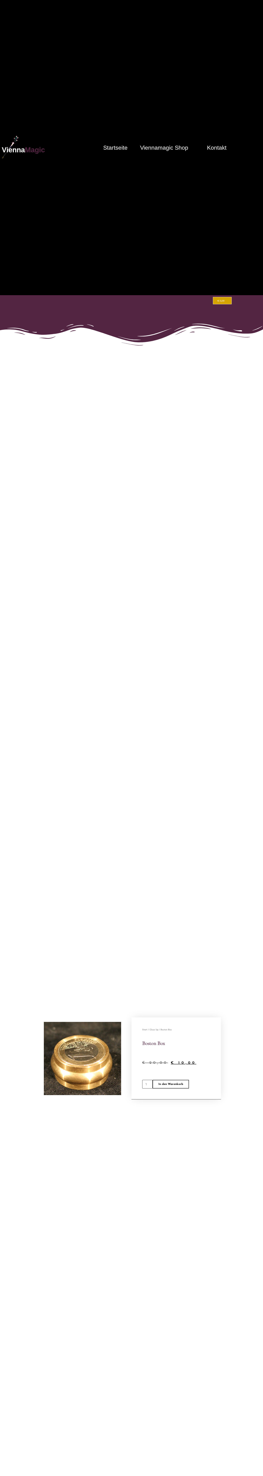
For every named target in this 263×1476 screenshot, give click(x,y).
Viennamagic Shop (164, 148)
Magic (35, 150)
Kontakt (217, 148)
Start (144, 1030)
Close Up (154, 1030)
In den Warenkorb (170, 1084)
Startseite (115, 148)
